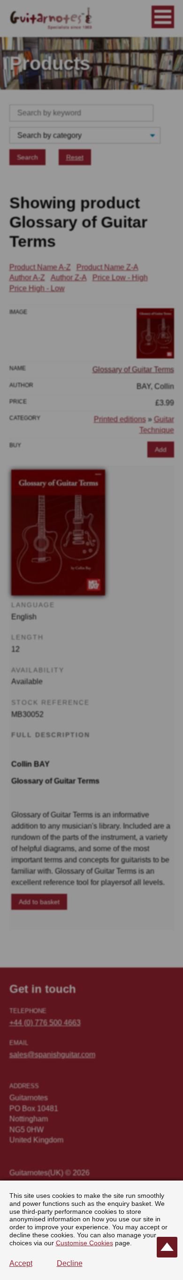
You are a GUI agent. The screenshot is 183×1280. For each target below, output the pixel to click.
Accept (20, 1263)
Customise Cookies (84, 1243)
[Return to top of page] (167, 1247)
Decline (70, 1263)
